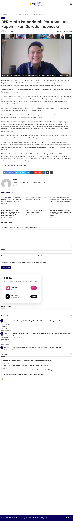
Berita (8, 14)
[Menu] (71, 4)
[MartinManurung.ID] (36, 4)
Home (4, 14)
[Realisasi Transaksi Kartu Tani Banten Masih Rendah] (36, 203)
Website (40, 255)
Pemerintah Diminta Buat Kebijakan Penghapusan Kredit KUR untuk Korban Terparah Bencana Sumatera (11, 213)
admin (6, 31)
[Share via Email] (47, 172)
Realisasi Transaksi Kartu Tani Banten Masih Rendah (35, 211)
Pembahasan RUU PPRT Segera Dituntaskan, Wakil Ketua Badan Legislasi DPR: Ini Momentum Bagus (60, 213)
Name (3, 249)
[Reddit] (40, 172)
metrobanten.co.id (13, 165)
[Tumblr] (32, 172)
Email (3, 255)
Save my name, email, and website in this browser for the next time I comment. (25, 262)
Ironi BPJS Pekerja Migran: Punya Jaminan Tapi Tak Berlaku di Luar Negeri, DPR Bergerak (32, 348)
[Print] (51, 172)
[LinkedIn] (28, 172)
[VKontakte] (43, 172)
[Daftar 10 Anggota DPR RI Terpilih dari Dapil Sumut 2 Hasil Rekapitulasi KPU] (6, 325)
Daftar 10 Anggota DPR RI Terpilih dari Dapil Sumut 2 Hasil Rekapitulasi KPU (36, 321)
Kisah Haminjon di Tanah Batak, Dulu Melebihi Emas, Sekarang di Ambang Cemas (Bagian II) (41, 334)
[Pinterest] (36, 172)
